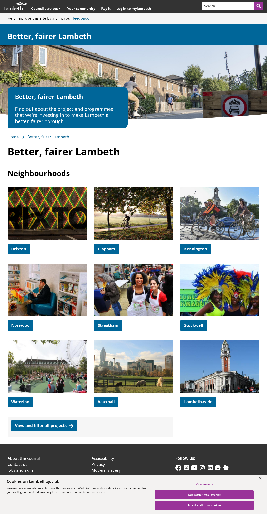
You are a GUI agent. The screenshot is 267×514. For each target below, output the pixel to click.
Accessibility (103, 458)
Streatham (108, 325)
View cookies (204, 484)
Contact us (17, 464)
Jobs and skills (21, 470)
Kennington (195, 249)
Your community (81, 8)
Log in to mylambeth (133, 8)
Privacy (98, 464)
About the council (24, 458)
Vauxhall (106, 401)
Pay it (106, 8)
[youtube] (194, 468)
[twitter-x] (186, 468)
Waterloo (20, 401)
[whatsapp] (218, 468)
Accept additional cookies (204, 505)
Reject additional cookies (204, 494)
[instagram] (202, 468)
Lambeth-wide (198, 401)
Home (13, 137)
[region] (133, 494)
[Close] (260, 478)
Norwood (20, 325)
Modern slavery (106, 470)
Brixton (18, 249)
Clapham (106, 249)
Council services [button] (44, 8)
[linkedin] (210, 468)
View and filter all (41, 425)
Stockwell (193, 325)
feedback (81, 18)
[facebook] (178, 468)
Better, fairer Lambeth (50, 36)
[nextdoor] (226, 468)
